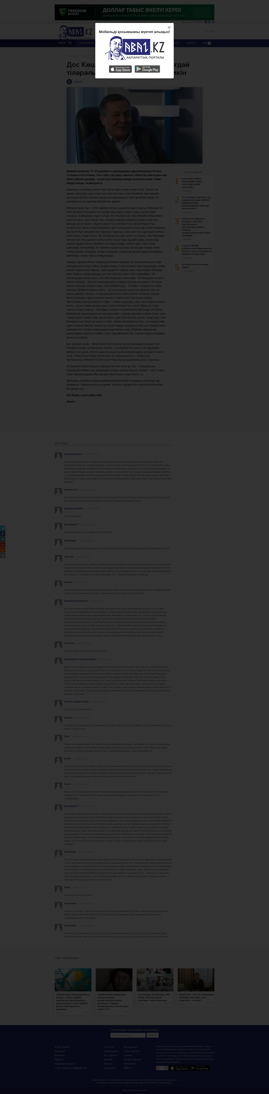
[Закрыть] (170, 27)
